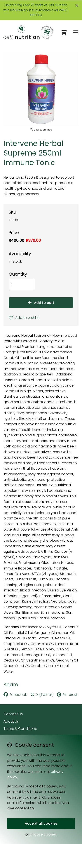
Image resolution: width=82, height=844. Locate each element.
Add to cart (44, 302)
